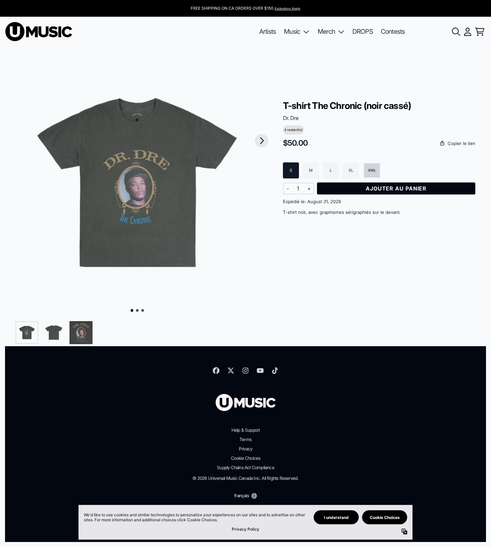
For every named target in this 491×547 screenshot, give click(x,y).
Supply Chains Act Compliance (245, 467)
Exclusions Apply (287, 8)
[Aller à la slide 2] (137, 310)
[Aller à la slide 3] (142, 310)
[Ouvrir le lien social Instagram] (245, 370)
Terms (245, 439)
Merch (326, 31)
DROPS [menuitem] (362, 31)
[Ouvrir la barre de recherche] (455, 31)
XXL (372, 170)
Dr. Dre (290, 118)
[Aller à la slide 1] (132, 310)
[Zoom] (137, 185)
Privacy (245, 448)
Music (292, 31)
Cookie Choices (246, 458)
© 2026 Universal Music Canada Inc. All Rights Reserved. (245, 478)
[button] (379, 143)
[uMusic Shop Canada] (38, 31)
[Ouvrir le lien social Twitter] (230, 370)
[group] (26, 332)
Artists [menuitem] (267, 31)
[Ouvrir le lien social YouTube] (260, 370)
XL (350, 170)
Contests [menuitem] (393, 31)
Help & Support (245, 430)
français (241, 495)
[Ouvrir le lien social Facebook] (216, 370)
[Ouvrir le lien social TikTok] (275, 370)
